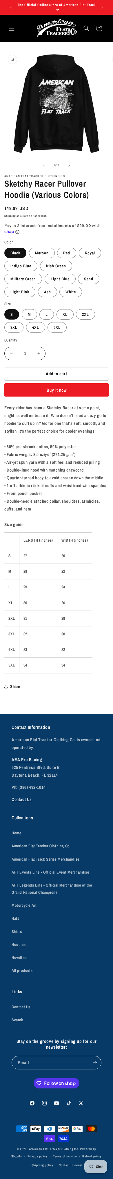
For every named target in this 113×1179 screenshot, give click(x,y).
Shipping (10, 216)
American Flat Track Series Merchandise (45, 859)
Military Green (23, 278)
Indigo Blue (20, 266)
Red (66, 253)
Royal (90, 253)
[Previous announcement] (10, 7)
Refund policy (92, 1156)
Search (17, 1019)
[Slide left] (43, 165)
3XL (13, 327)
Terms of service (65, 1156)
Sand (88, 278)
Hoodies (18, 944)
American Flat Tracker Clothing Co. (41, 845)
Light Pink (19, 291)
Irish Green (56, 266)
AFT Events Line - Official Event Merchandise (50, 872)
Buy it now (57, 390)
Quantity (10, 340)
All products (22, 970)
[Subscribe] (94, 1062)
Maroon (42, 253)
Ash (47, 291)
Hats (15, 918)
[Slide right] (69, 165)
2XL (85, 314)
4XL (35, 327)
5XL (57, 327)
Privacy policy (38, 1156)
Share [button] (15, 686)
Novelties (19, 957)
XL (65, 314)
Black (15, 253)
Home (16, 833)
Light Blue (60, 278)
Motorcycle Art (24, 905)
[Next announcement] (102, 7)
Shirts (17, 931)
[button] (11, 28)
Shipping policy (43, 1165)
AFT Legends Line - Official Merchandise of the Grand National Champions (52, 889)
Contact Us (22, 799)
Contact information (73, 1165)
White (70, 291)
